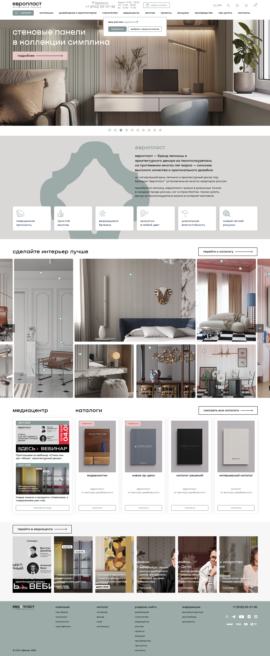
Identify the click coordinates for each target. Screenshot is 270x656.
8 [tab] (149, 130)
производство (204, 13)
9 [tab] (154, 130)
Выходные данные (192, 612)
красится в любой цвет (149, 223)
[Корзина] (246, 5)
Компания (61, 617)
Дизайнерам (142, 612)
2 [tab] (115, 130)
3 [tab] (121, 130)
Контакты (140, 650)
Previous (10, 328)
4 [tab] (126, 130)
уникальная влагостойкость (193, 223)
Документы (188, 622)
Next (259, 328)
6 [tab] (137, 130)
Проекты (140, 631)
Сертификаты (63, 626)
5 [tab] (132, 130)
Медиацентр (131, 13)
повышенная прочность (25, 223)
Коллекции (103, 626)
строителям (110, 13)
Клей (99, 622)
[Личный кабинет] (255, 5)
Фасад (100, 617)
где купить (225, 13)
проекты (166, 13)
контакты (244, 13)
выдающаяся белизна (108, 223)
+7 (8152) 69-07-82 (100, 6)
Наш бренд (62, 612)
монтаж (150, 13)
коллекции (46, 13)
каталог (26, 13)
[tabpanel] (135, 73)
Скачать (97, 508)
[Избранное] (237, 5)
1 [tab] (109, 130)
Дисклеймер (189, 617)
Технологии (62, 622)
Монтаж (139, 626)
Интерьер (102, 612)
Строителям (141, 617)
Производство (143, 641)
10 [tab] (160, 130)
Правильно (117, 29)
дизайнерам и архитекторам (77, 13)
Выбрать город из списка (145, 29)
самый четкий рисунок (233, 223)
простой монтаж (64, 223)
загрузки (183, 13)
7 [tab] (143, 130)
